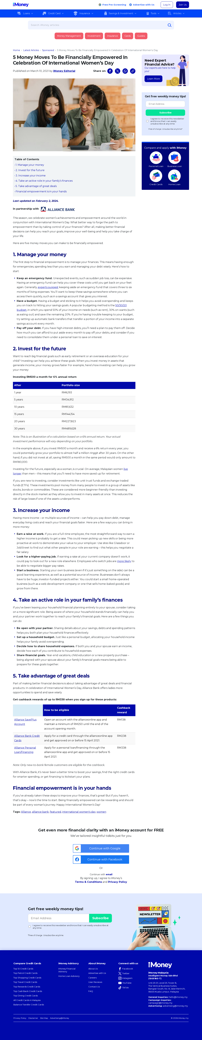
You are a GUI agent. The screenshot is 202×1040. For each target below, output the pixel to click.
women (101, 811)
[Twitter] (117, 71)
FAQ (90, 991)
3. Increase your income (31, 175)
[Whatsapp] (125, 71)
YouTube (126, 983)
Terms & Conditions (88, 881)
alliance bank (40, 811)
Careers (92, 977)
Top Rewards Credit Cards (26, 986)
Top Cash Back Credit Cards (27, 991)
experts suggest (48, 287)
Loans (26, 13)
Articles (177, 13)
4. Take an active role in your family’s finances (44, 180)
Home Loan (174, 184)
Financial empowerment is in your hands (41, 191)
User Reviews (95, 982)
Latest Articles (31, 50)
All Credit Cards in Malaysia (27, 1000)
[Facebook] (110, 71)
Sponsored (48, 50)
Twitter (125, 973)
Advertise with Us (143, 4)
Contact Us (94, 986)
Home (16, 50)
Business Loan (174, 166)
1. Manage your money (30, 164)
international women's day (78, 811)
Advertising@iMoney (59, 1018)
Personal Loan (156, 166)
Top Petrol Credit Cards (25, 973)
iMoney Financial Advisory (66, 970)
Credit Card (54, 13)
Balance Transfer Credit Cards (28, 1004)
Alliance (26, 811)
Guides (141, 35)
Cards (128, 35)
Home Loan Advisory (69, 976)
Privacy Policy (117, 881)
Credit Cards (155, 184)
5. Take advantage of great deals (36, 186)
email (109, 874)
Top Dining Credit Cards (25, 995)
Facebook (127, 968)
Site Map (44, 1018)
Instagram (127, 978)
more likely (124, 561)
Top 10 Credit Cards (23, 968)
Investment (94, 35)
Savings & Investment (121, 13)
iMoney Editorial (64, 70)
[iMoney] (21, 5)
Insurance (84, 13)
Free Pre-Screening (114, 4)
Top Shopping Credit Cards (27, 977)
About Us (93, 968)
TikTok (125, 987)
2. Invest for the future (30, 170)
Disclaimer (33, 1018)
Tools (153, 13)
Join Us (183, 4)
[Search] (169, 25)
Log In (166, 4)
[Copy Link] (132, 71)
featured (55, 811)
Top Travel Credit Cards (25, 982)
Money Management (69, 35)
